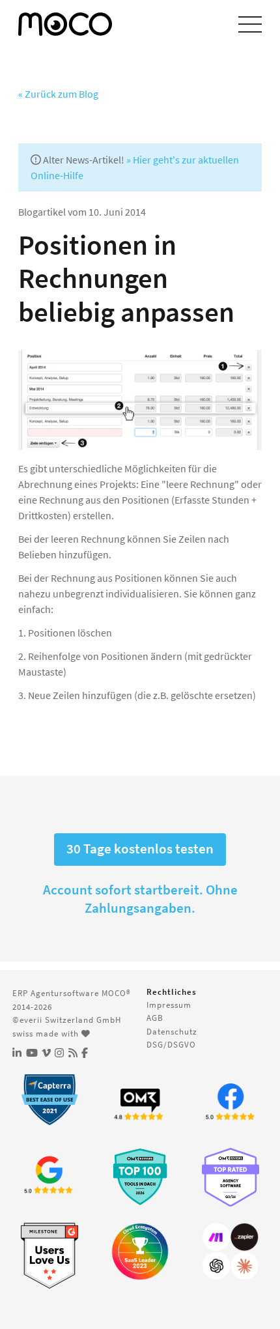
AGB (155, 1017)
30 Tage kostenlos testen (140, 848)
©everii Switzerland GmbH (66, 1019)
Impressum (169, 1004)
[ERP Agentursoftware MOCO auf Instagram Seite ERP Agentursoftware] (59, 1052)
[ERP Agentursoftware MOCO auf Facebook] (84, 1052)
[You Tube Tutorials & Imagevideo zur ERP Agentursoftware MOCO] (32, 1052)
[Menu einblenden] (250, 24)
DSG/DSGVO (171, 1044)
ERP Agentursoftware (55, 993)
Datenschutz (172, 1031)
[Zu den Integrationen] (230, 1251)
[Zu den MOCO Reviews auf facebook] (230, 1103)
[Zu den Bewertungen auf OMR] (140, 1103)
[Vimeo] (46, 1052)
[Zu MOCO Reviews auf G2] (49, 1256)
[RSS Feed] (72, 1052)
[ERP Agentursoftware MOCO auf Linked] (16, 1052)
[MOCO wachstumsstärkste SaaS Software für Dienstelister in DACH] (140, 1251)
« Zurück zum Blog (58, 93)
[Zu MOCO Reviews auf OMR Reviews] (140, 1176)
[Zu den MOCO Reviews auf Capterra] (49, 1099)
